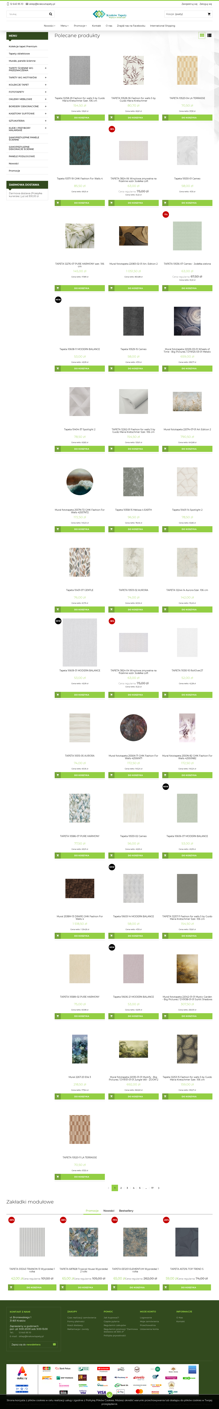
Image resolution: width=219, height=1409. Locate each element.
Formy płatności (75, 1321)
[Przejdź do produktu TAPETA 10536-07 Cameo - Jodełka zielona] (187, 236)
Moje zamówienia (149, 1321)
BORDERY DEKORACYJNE (24, 106)
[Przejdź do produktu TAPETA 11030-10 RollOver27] (187, 642)
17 (152, 1188)
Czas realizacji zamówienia (81, 1317)
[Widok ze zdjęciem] (201, 35)
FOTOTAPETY (16, 92)
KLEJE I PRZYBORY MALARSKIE (19, 129)
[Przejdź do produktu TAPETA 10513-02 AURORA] (133, 562)
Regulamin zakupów (115, 1325)
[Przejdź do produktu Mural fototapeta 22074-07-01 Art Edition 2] (187, 401)
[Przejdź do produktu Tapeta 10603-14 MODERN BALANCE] (133, 888)
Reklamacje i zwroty (78, 1329)
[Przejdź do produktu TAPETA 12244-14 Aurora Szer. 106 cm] (187, 562)
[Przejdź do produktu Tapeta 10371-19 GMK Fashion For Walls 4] (80, 150)
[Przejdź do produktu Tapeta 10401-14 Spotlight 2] (187, 482)
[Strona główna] (109, 14)
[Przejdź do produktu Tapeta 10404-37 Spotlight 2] (80, 401)
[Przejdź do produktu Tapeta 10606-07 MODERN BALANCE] (187, 808)
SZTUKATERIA (17, 120)
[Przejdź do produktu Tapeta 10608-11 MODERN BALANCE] (80, 321)
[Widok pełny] (209, 35)
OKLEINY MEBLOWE (20, 99)
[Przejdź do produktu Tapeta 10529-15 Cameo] (133, 321)
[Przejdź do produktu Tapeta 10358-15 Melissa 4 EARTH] (133, 482)
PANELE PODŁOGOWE (22, 156)
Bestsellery (126, 1210)
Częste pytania (111, 1321)
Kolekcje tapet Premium (23, 46)
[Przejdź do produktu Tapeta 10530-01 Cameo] (187, 150)
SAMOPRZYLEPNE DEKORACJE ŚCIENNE (21, 148)
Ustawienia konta (149, 1329)
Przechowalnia (148, 1325)
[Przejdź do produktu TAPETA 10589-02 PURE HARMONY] (80, 969)
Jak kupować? (111, 1317)
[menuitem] (50, 26)
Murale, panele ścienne (22, 60)
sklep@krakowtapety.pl (27, 1336)
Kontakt (180, 1321)
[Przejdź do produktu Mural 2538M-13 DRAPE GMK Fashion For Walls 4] (80, 888)
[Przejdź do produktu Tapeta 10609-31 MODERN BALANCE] (80, 642)
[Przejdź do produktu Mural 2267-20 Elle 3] (80, 1049)
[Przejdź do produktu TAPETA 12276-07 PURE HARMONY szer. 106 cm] (80, 236)
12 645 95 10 (20, 1332)
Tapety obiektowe (19, 53)
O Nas (179, 1317)
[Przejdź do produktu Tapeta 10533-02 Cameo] (133, 808)
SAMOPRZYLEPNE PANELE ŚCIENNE (24, 138)
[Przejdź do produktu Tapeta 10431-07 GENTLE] (80, 562)
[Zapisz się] (54, 1345)
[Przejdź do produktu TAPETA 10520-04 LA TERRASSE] (187, 70)
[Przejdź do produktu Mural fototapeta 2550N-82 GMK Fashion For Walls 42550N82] (187, 728)
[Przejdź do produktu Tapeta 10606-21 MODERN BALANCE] (133, 969)
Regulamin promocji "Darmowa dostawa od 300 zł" (121, 1330)
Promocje (14, 170)
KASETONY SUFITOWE (21, 113)
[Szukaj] (50, 14)
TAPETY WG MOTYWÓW (23, 77)
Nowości (14, 163)
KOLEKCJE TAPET (19, 84)
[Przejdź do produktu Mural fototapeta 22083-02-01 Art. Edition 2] (133, 236)
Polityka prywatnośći (115, 1335)
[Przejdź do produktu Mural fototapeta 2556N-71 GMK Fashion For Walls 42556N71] (133, 728)
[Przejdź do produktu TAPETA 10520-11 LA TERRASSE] (80, 1129)
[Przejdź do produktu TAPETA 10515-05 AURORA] (80, 728)
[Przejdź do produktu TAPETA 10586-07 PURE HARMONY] (80, 808)
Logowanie (146, 1317)
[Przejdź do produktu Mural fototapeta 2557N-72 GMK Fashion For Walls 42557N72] (80, 482)
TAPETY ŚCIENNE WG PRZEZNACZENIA (21, 69)
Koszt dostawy (75, 1325)
